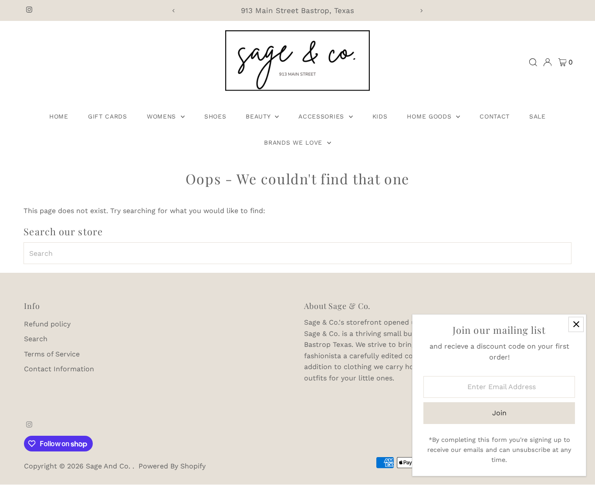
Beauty (259, 116)
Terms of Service (52, 354)
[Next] (421, 10)
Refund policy (47, 324)
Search (35, 339)
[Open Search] (533, 62)
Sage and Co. (109, 466)
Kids (380, 116)
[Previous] (174, 10)
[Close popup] (576, 324)
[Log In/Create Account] (547, 62)
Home (58, 116)
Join (499, 413)
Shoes (215, 116)
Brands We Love (294, 142)
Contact (495, 116)
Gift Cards (107, 116)
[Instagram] (29, 10)
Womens (163, 116)
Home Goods (430, 116)
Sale (537, 116)
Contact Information (59, 369)
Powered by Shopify (172, 466)
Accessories (322, 116)
